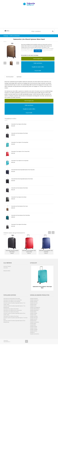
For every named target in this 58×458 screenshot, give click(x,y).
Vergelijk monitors (33, 328)
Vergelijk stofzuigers (34, 317)
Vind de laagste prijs (37, 58)
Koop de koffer (38, 70)
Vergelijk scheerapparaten (35, 307)
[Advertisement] (29, 18)
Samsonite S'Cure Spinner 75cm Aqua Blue (19, 142)
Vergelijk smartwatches (34, 322)
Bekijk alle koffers (7, 270)
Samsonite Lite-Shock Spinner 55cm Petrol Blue (20, 215)
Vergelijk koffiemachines (34, 308)
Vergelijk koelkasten (34, 298)
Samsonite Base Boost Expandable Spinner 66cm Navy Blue (23, 169)
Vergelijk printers (33, 320)
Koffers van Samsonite (15, 35)
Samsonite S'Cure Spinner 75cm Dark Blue (12, 301)
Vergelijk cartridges (33, 301)
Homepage (6, 35)
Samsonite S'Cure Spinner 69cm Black (18, 124)
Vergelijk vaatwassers (34, 300)
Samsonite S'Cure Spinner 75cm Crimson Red (20, 151)
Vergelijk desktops (33, 326)
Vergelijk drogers (33, 304)
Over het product (10, 76)
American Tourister (7, 266)
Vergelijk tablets (33, 323)
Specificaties (19, 76)
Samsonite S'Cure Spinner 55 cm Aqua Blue (19, 160)
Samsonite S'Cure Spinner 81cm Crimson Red (13, 310)
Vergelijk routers (33, 314)
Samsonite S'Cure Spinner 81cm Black (18, 197)
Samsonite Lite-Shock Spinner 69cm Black (19, 187)
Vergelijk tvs (32, 332)
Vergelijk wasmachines (34, 333)
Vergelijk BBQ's (33, 325)
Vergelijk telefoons (33, 330)
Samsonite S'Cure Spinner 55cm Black (18, 224)
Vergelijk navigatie (33, 313)
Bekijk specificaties (38, 63)
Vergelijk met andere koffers (38, 66)
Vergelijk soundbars (34, 316)
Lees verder (38, 50)
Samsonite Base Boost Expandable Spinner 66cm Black (22, 178)
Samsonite (6, 267)
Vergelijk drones (33, 305)
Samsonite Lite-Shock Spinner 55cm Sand (19, 206)
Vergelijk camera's (33, 319)
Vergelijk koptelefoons (34, 310)
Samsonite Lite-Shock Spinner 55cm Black (19, 133)
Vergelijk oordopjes (33, 329)
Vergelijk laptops (33, 311)
